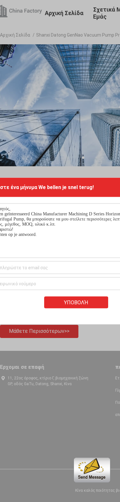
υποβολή (76, 302)
